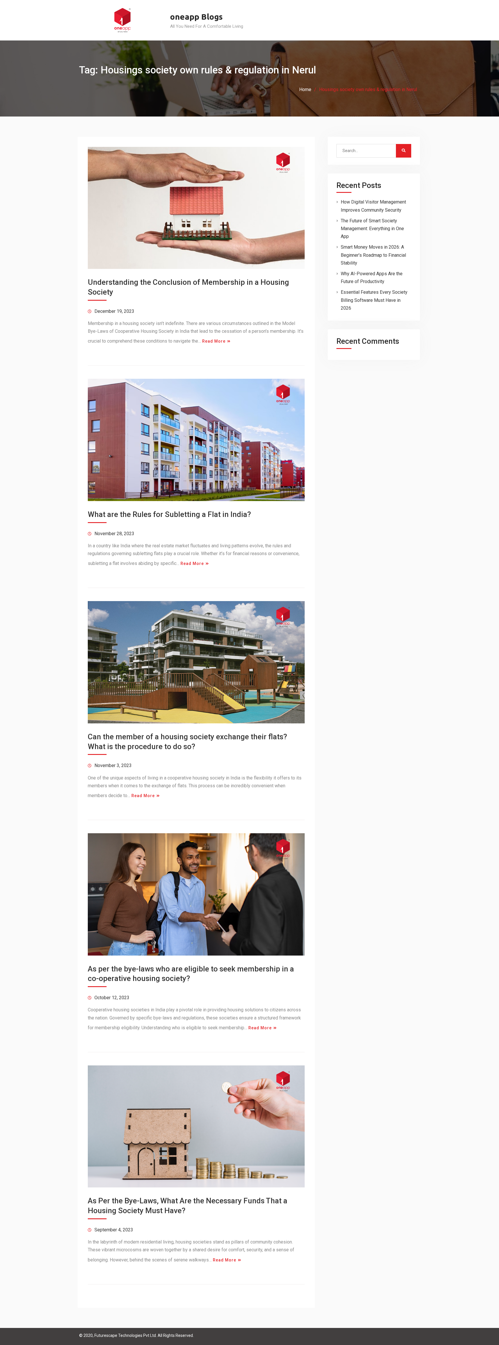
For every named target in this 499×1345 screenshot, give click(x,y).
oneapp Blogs (196, 16)
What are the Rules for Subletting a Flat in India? (169, 514)
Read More (214, 341)
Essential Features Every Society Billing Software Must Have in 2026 (374, 300)
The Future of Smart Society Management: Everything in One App (372, 228)
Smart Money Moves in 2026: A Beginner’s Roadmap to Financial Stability (373, 254)
